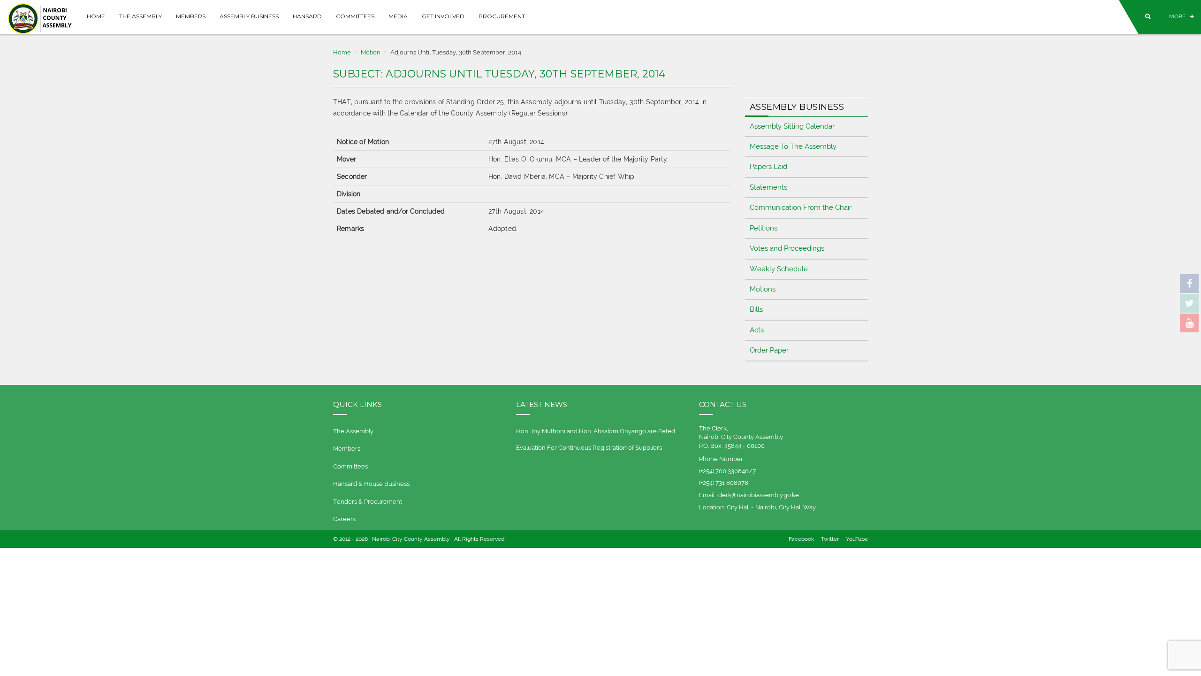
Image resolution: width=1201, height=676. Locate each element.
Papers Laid (768, 166)
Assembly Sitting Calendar (792, 126)
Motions (762, 289)
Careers (344, 518)
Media (398, 16)
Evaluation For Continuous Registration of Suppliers (589, 447)
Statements (768, 187)
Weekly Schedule (779, 269)
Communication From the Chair (800, 207)
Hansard (307, 16)
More (1177, 16)
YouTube (857, 539)
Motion (370, 52)
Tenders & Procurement (367, 501)
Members (190, 16)
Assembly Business (249, 16)
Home (96, 16)
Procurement (502, 16)
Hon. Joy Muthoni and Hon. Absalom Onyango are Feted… (597, 431)
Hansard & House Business (371, 483)
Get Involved (443, 16)
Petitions (763, 228)
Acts (757, 330)
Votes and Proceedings (787, 248)
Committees (355, 16)
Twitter (830, 539)
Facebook (801, 539)
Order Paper (769, 350)
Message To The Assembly (793, 146)
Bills (756, 309)
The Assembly (140, 16)
